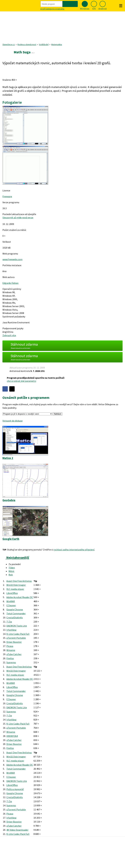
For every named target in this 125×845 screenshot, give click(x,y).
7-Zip (9, 621)
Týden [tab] (12, 567)
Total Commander (16, 613)
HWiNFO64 (12, 735)
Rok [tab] (11, 574)
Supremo (11, 662)
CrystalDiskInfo (14, 617)
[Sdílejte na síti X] (12, 389)
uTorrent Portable (16, 637)
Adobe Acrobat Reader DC (19, 597)
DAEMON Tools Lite (16, 625)
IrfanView (11, 629)
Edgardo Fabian (10, 282)
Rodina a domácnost (27, 44)
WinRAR (10, 601)
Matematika (56, 44)
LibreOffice (12, 593)
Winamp (10, 650)
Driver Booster (14, 641)
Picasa (9, 646)
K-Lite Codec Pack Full (17, 633)
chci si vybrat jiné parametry (21, 380)
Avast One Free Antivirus (19, 580)
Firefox (10, 658)
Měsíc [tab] (11, 571)
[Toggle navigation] (120, 5)
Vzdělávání (43, 44)
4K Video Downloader (17, 829)
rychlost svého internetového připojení (74, 549)
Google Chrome (14, 609)
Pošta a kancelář (15, 789)
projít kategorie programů (52, 8)
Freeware (7, 196)
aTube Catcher (13, 654)
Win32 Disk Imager (16, 584)
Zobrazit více (9, 335)
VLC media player (15, 589)
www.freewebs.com (12, 259)
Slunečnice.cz (8, 44)
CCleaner (11, 605)
